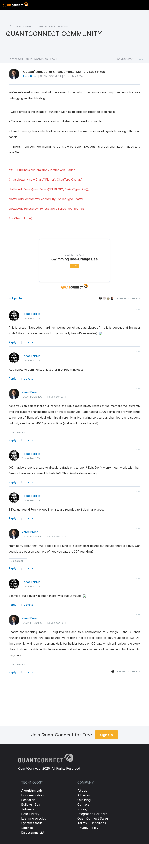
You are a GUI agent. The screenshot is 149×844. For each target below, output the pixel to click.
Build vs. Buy (30, 804)
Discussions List (32, 832)
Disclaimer (17, 432)
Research (28, 800)
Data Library (30, 814)
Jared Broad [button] (30, 76)
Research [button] (16, 59)
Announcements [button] (36, 59)
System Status (31, 823)
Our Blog (84, 800)
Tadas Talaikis (31, 313)
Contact (83, 804)
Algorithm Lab (31, 790)
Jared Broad (30, 392)
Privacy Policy (87, 828)
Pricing (82, 809)
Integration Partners (92, 814)
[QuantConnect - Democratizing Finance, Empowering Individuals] (15, 5)
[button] (125, 60)
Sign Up (106, 735)
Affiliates (83, 795)
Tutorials (27, 809)
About (82, 790)
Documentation (32, 795)
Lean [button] (53, 59)
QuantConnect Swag (92, 818)
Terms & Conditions (91, 823)
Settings (27, 828)
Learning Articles (33, 818)
